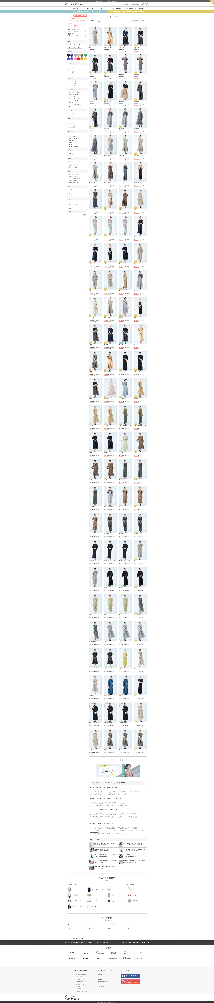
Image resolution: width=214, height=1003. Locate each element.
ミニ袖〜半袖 (72, 83)
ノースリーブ (72, 81)
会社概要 (100, 974)
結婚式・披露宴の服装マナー (81, 974)
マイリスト (135, 20)
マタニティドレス (73, 100)
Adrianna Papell (73, 138)
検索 (85, 214)
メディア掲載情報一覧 (107, 963)
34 (121, 759)
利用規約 (100, 979)
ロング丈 (71, 73)
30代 (70, 191)
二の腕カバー (72, 180)
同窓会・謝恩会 (73, 165)
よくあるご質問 (78, 988)
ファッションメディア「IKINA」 (81, 991)
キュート (71, 202)
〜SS (69, 44)
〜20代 (71, 189)
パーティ (71, 163)
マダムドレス (72, 96)
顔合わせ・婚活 (73, 167)
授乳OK (71, 102)
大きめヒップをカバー (74, 178)
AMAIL (71, 144)
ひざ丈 (71, 69)
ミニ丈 (71, 67)
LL (69, 47)
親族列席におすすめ (74, 92)
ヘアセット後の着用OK (75, 104)
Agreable (71, 140)
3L (74, 47)
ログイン (126, 4)
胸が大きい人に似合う (74, 174)
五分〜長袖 (72, 85)
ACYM (70, 134)
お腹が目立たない (73, 176)
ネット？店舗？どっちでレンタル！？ (82, 979)
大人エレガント (73, 208)
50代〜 (71, 195)
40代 (70, 193)
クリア (69, 218)
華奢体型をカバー (73, 182)
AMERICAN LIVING (74, 146)
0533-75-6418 (142, 942)
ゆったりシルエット (74, 98)
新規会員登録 (136, 4)
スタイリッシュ (73, 204)
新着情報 (100, 976)
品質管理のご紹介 (78, 976)
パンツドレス (72, 75)
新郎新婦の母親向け (74, 94)
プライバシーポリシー (103, 984)
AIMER (71, 142)
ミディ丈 (71, 71)
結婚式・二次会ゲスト (74, 162)
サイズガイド (77, 986)
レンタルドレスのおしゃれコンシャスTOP (74, 938)
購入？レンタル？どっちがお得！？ (82, 981)
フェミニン (72, 206)
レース (71, 106)
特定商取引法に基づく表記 (103, 981)
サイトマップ (101, 986)
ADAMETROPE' (73, 136)
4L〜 (79, 47)
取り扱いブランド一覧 (79, 984)
